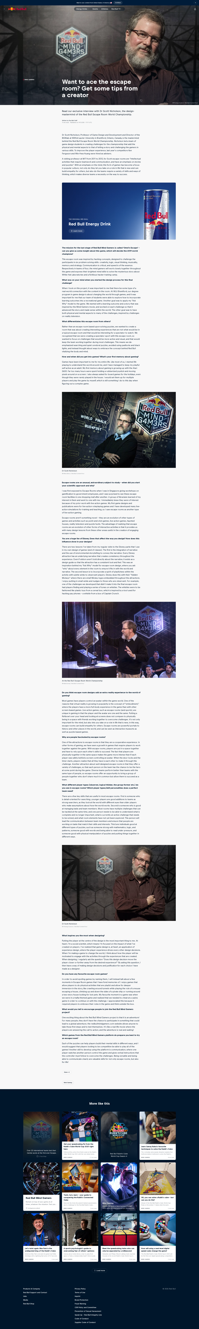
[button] (195, 3)
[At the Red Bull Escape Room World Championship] (119, 640)
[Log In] (195, 8)
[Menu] (4, 9)
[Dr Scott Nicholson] (119, 430)
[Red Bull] (17, 8)
